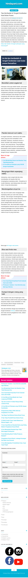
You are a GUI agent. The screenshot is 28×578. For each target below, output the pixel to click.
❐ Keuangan (4, 519)
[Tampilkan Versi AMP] (21, 18)
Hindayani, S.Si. (15, 18)
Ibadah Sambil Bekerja (9, 362)
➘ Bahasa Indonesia (6, 502)
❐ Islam (2, 514)
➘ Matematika (5, 510)
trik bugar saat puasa (12, 245)
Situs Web (5, 467)
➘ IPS (3, 508)
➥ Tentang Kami (4, 534)
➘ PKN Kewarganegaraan (7, 511)
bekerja (13, 310)
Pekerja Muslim (17, 362)
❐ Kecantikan (4, 522)
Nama (4, 462)
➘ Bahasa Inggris (6, 504)
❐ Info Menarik (4, 524)
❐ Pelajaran (3, 500)
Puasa (22, 362)
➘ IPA (3, 506)
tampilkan (10, 50)
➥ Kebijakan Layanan (5, 537)
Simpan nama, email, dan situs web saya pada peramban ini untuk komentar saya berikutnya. (12, 476)
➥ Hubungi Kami (4, 536)
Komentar (4, 452)
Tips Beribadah (10, 364)
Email (16, 462)
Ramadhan (3, 364)
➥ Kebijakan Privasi (5, 539)
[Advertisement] (14, 117)
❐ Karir (2, 517)
